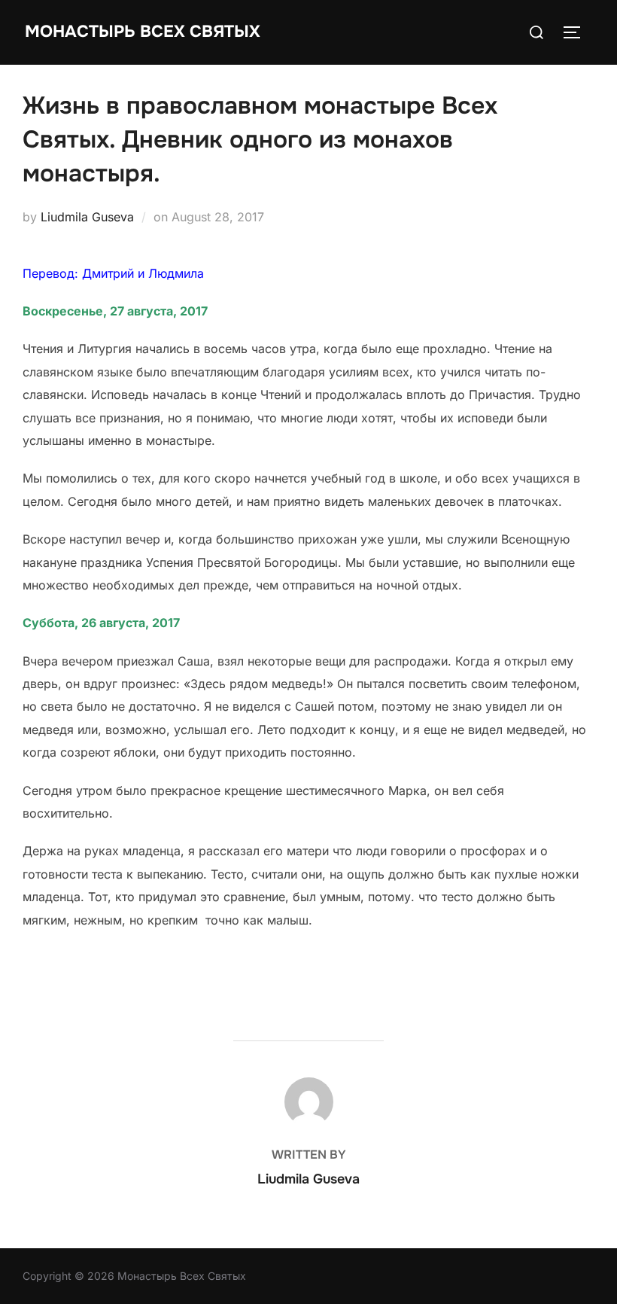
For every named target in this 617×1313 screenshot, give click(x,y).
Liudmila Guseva (87, 216)
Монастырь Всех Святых (142, 31)
